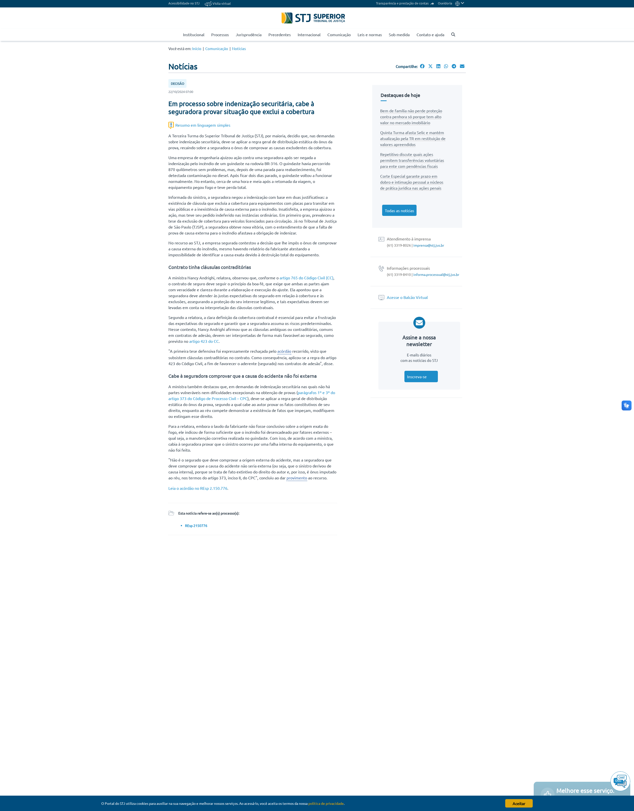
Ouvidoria (445, 3)
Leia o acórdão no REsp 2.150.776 (197, 488)
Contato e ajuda (430, 34)
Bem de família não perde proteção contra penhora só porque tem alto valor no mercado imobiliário (411, 116)
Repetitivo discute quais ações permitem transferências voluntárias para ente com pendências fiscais (412, 160)
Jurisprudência (249, 34)
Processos (220, 34)
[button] (460, 3)
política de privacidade (326, 803)
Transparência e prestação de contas (402, 3)
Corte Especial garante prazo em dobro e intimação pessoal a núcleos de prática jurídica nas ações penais (411, 182)
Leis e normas (370, 34)
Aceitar (519, 803)
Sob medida (399, 34)
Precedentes (279, 34)
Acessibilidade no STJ (184, 3)
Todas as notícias (399, 210)
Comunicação (339, 34)
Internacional (309, 34)
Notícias (239, 48)
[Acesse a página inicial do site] (177, 35)
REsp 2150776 (196, 525)
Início (196, 48)
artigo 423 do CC (204, 341)
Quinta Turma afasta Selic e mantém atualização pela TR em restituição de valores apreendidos (413, 138)
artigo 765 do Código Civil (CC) (306, 277)
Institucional (193, 34)
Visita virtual (221, 3)
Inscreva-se (417, 376)
